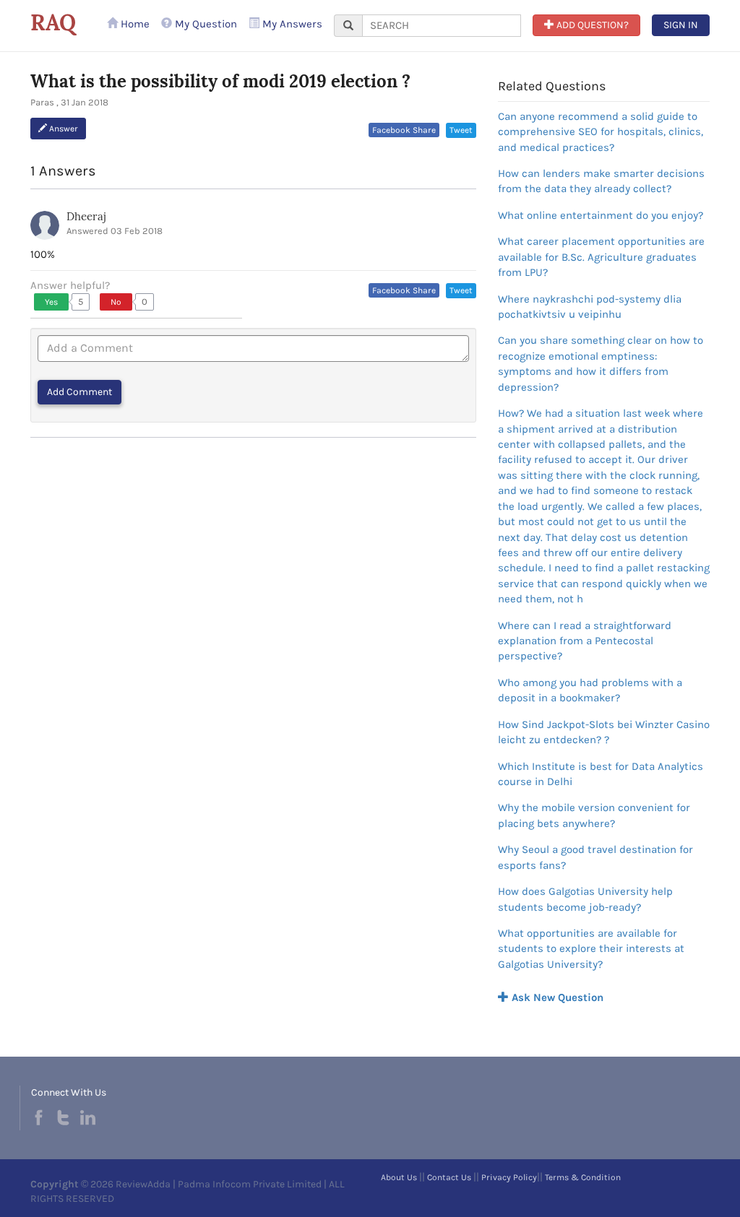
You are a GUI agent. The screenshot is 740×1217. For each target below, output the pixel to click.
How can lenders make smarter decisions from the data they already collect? (601, 181)
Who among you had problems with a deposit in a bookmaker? (590, 690)
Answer (62, 129)
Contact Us (449, 1177)
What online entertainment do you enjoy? (600, 215)
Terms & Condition (583, 1177)
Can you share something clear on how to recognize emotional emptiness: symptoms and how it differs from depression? (600, 363)
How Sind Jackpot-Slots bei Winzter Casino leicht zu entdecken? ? (604, 732)
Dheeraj (86, 216)
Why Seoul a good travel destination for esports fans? (595, 857)
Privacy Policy (509, 1177)
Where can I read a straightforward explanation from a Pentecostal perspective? (584, 641)
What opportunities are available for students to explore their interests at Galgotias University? (591, 949)
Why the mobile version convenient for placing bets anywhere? (594, 815)
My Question (204, 23)
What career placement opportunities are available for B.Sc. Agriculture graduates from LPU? (601, 257)
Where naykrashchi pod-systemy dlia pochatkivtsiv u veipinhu (589, 307)
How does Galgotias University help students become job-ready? (585, 899)
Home (134, 23)
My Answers (290, 23)
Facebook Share (404, 130)
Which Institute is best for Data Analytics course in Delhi (600, 774)
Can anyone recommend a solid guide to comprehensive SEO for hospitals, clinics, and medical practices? (600, 132)
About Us (399, 1177)
